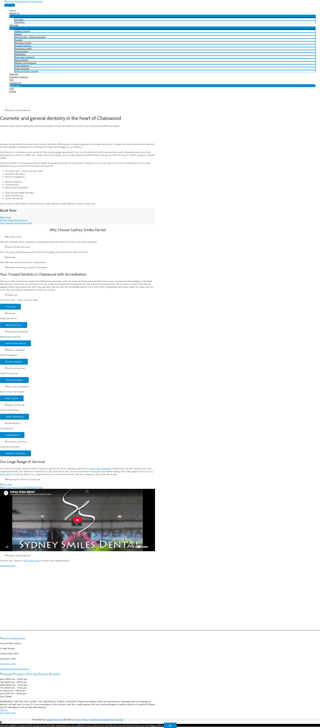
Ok (170, 725)
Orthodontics (12, 435)
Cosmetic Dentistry (15, 453)
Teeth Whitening (14, 416)
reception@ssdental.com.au (14, 668)
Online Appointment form (13, 220)
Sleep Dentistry (13, 325)
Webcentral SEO (54, 719)
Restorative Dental (15, 343)
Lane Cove (94, 468)
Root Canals (11, 398)
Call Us (4, 710)
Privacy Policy (81, 719)
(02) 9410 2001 (32, 560)
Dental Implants (13, 361)
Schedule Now (7, 565)
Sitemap (118, 719)
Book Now (5, 217)
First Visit (10, 306)
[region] (77, 53)
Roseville (105, 468)
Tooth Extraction (14, 380)
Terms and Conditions (102, 719)
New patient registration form (16, 223)
